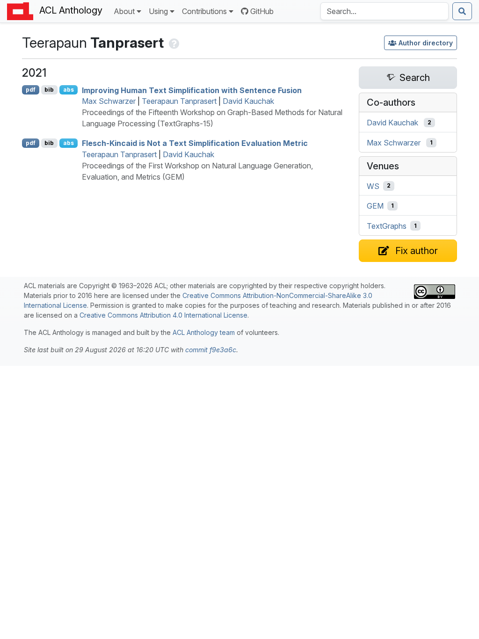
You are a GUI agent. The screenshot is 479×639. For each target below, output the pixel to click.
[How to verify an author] (173, 42)
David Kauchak (248, 101)
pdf (31, 89)
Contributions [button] (204, 11)
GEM (375, 206)
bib (49, 89)
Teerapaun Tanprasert (179, 101)
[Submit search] (462, 11)
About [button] (124, 11)
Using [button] (158, 11)
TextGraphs (386, 226)
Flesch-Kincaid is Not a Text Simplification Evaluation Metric (195, 143)
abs (68, 89)
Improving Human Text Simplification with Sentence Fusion (192, 89)
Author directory (426, 43)
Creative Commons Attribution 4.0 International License (163, 315)
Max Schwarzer (109, 101)
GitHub (262, 11)
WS (373, 185)
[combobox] (384, 11)
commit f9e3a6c (210, 350)
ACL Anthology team (204, 332)
